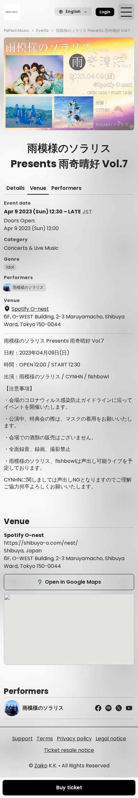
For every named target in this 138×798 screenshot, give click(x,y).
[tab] (15, 188)
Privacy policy (74, 738)
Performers (66, 188)
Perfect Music (16, 30)
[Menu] (126, 12)
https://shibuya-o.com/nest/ (41, 543)
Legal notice (111, 738)
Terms (45, 738)
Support (22, 738)
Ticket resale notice (69, 750)
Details (15, 188)
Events (42, 30)
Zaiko (40, 765)
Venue (38, 188)
